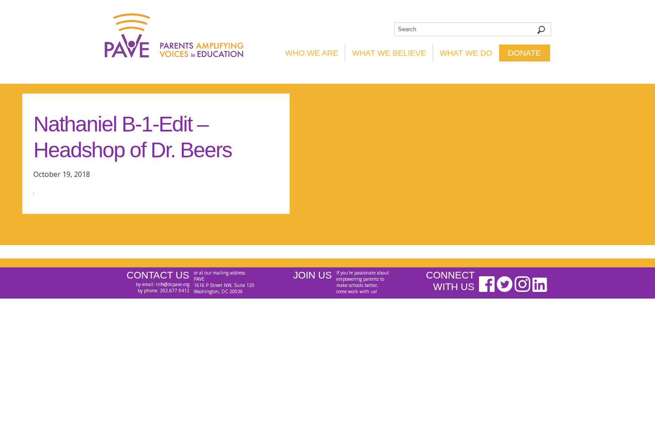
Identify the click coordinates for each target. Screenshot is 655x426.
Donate (524, 53)
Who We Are (311, 53)
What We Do (466, 53)
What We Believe (389, 53)
